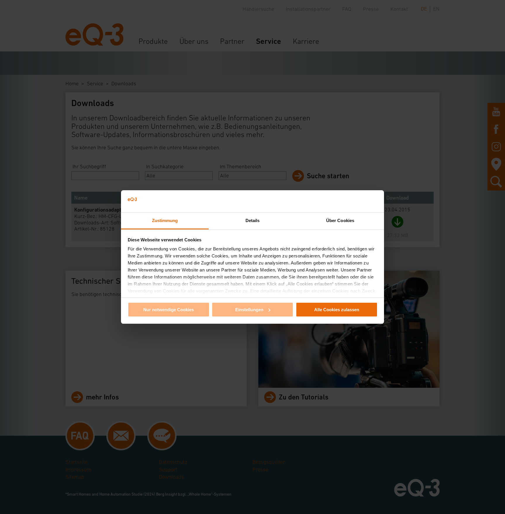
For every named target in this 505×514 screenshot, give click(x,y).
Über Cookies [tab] (340, 220)
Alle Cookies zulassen (336, 309)
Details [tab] (252, 220)
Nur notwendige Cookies (168, 309)
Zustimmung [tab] (165, 220)
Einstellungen (249, 309)
